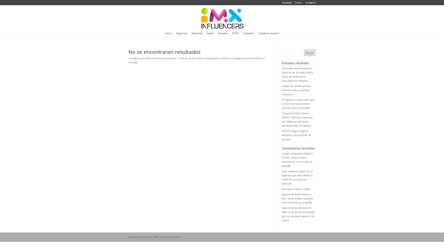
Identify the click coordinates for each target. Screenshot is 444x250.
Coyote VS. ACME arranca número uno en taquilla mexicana (296, 90)
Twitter (298, 3)
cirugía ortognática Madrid (297, 153)
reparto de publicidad (294, 194)
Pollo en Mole (302, 189)
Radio (210, 33)
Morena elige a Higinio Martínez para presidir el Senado (296, 135)
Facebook (287, 3)
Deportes (196, 33)
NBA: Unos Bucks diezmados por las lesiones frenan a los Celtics (298, 216)
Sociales (223, 33)
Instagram (310, 3)
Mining (286, 189)
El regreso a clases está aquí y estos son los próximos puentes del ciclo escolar (298, 104)
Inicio (168, 33)
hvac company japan (294, 171)
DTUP (235, 33)
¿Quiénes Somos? (269, 33)
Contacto (248, 33)
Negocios (181, 33)
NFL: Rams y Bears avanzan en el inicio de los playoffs (297, 162)
